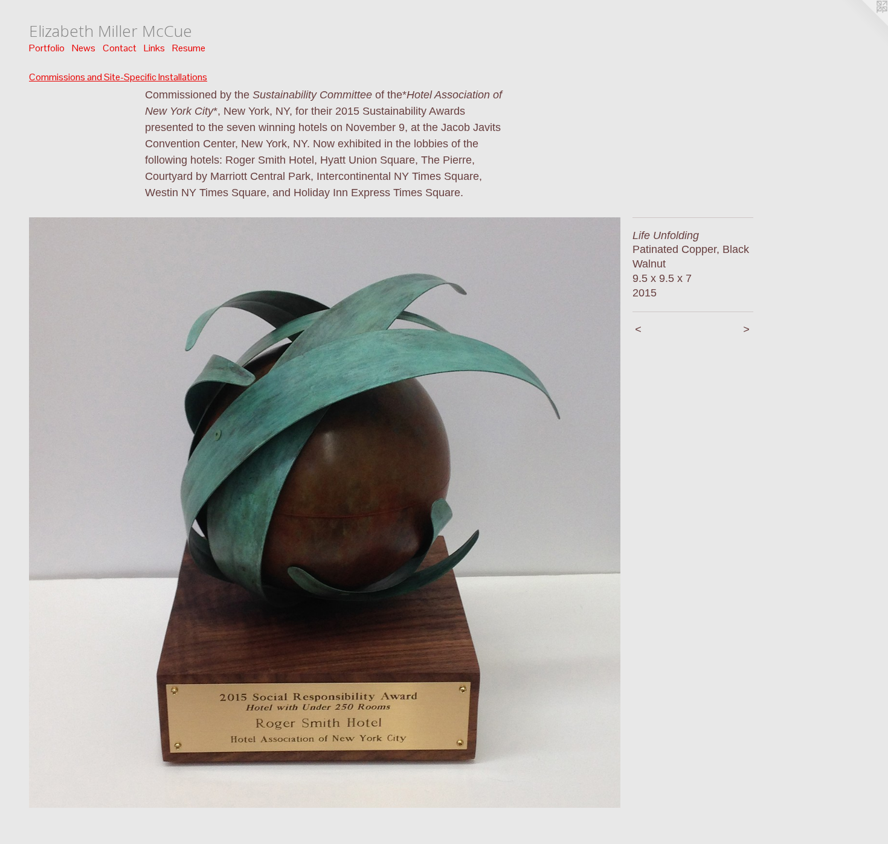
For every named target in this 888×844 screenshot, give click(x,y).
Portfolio (47, 48)
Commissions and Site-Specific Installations (118, 77)
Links (154, 48)
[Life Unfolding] (324, 512)
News (83, 48)
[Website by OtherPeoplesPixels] (864, 24)
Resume (188, 48)
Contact (120, 48)
